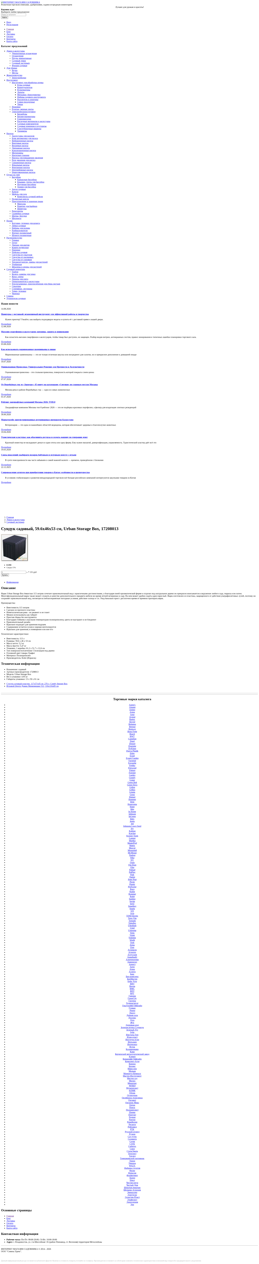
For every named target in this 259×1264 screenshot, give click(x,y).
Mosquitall (132, 850)
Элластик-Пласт (132, 1197)
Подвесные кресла (20, 199)
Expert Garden (132, 758)
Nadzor (132, 855)
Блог (8, 31)
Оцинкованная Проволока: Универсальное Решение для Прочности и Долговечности (42, 367)
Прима (132, 1112)
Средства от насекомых (22, 257)
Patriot (132, 877)
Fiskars (132, 770)
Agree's (132, 705)
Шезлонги (16, 218)
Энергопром (132, 1202)
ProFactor (132, 887)
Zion (132, 947)
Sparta (132, 908)
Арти (132, 967)
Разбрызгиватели (20, 230)
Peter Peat (132, 879)
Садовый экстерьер (21, 63)
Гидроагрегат (132, 1003)
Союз (132, 1149)
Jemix (132, 821)
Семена (9, 296)
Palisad (132, 870)
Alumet (132, 707)
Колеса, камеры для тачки (23, 274)
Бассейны (16, 177)
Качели (15, 192)
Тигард (132, 1156)
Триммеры (22, 131)
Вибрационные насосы (22, 141)
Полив (9, 221)
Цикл (132, 1180)
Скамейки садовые (20, 213)
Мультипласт (132, 1088)
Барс (132, 974)
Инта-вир (132, 1042)
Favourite (132, 763)
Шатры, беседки (19, 216)
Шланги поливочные (21, 235)
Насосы (9, 133)
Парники (16, 250)
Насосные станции (20, 155)
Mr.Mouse (132, 853)
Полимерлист (132, 1110)
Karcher (132, 833)
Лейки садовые (19, 226)
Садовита (132, 1139)
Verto (132, 933)
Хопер (132, 1178)
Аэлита (132, 972)
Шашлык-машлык (132, 1187)
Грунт (14, 242)
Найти (4, 17)
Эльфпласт (132, 1200)
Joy (132, 828)
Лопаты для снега (20, 279)
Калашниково (132, 1049)
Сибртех (132, 1146)
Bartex (132, 719)
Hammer (132, 799)
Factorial (132, 760)
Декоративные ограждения (24, 53)
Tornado (132, 921)
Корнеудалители (24, 87)
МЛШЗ (132, 1086)
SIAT (132, 904)
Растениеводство (14, 238)
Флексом (132, 1173)
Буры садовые (23, 85)
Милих (132, 1081)
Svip (132, 913)
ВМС (132, 988)
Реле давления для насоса (23, 160)
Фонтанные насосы (21, 167)
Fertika (132, 765)
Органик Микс (132, 1102)
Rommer (132, 894)
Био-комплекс (132, 976)
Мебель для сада (19, 194)
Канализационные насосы (24, 150)
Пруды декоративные (22, 58)
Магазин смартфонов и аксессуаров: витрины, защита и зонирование (35, 332)
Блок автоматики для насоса (25, 138)
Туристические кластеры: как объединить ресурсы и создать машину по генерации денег (44, 437)
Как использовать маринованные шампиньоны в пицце (28, 349)
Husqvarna (132, 804)
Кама (132, 1052)
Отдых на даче (13, 175)
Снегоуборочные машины (29, 128)
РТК (132, 1129)
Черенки (16, 293)
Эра (132, 1204)
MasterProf (132, 843)
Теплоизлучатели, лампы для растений (30, 262)
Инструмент (12, 80)
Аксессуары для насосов (23, 136)
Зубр (132, 1032)
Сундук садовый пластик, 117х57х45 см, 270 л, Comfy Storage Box (36, 684)
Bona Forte (132, 731)
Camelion (132, 739)
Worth (132, 940)
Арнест (132, 964)
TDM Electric (132, 916)
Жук (132, 1022)
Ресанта (132, 1124)
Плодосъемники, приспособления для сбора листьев (36, 284)
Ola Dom (132, 865)
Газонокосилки (24, 119)
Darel (132, 741)
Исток (132, 1047)
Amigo (132, 710)
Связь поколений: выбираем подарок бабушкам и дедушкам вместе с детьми (38, 455)
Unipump (132, 930)
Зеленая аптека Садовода (132, 1027)
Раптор (132, 1119)
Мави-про (132, 1069)
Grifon (132, 787)
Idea (132, 809)
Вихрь (132, 986)
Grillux (132, 790)
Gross (132, 794)
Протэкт (132, 1115)
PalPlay (132, 872)
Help (132, 802)
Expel (132, 756)
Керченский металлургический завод (132, 1054)
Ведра (14, 70)
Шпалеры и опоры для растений (27, 267)
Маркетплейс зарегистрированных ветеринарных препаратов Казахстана (37, 420)
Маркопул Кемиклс (132, 1073)
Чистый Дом (132, 1185)
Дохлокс (132, 1018)
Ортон (132, 1105)
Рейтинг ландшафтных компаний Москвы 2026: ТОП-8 (28, 402)
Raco (132, 889)
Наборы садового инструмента (31, 97)
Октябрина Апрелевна (132, 1098)
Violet (132, 935)
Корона (132, 1064)
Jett (132, 824)
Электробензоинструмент (24, 111)
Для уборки (11, 68)
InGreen (132, 816)
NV (132, 860)
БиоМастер (132, 979)
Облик (132, 1093)
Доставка (10, 34)
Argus (132, 712)
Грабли (15, 272)
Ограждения (17, 56)
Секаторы (16, 286)
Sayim (132, 901)
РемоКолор (132, 1122)
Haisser (132, 797)
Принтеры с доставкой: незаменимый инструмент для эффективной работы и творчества (45, 314)
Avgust (132, 717)
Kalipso (132, 831)
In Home (132, 811)
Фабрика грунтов (132, 1168)
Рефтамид (132, 1127)
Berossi (132, 727)
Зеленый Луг (132, 1030)
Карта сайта (11, 41)
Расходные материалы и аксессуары (33, 121)
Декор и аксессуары (15, 51)
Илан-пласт (132, 1037)
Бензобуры (22, 114)
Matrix (132, 845)
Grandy (132, 777)
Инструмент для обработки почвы (27, 82)
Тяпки (20, 104)
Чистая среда (132, 1183)
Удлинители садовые (16, 298)
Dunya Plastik (132, 751)
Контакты (11, 39)
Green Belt (132, 782)
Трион (132, 1161)
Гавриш (132, 996)
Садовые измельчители (28, 124)
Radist (132, 891)
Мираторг (132, 1083)
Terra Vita (132, 918)
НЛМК (132, 1090)
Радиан (132, 1117)
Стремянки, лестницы (22, 289)
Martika (132, 841)
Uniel (132, 928)
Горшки (15, 240)
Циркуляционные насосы (23, 172)
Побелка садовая (19, 252)
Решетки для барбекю (27, 206)
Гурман (132, 1008)
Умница (132, 1163)
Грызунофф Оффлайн (132, 1005)
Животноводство (14, 75)
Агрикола (132, 950)
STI (132, 911)
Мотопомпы (17, 153)
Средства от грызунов (22, 255)
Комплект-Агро (132, 1061)
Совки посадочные (26, 102)
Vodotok (132, 938)
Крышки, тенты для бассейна (30, 182)
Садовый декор (19, 61)
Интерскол (132, 1044)
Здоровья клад (132, 1025)
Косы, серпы (17, 276)
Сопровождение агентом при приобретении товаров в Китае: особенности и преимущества (45, 472)
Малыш (132, 1071)
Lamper (132, 838)
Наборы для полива (21, 228)
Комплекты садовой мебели (30, 196)
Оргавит (132, 1100)
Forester (132, 773)
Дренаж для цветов (21, 245)
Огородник (132, 1095)
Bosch (132, 734)
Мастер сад (132, 1078)
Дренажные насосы (21, 148)
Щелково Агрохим (132, 1190)
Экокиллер (132, 1192)
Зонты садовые (19, 189)
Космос (132, 1066)
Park (132, 874)
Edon (132, 753)
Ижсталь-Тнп (132, 1035)
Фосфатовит (132, 1175)
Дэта (132, 1020)
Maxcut (132, 848)
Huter (132, 807)
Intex (132, 819)
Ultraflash (132, 925)
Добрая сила (132, 1015)
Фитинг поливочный (21, 233)
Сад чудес (132, 1136)
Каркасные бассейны (27, 179)
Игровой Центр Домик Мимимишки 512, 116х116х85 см (32, 686)
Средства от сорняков (22, 259)
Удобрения (17, 264)
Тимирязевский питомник (132, 1158)
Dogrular (132, 746)
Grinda (132, 792)
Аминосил (132, 962)
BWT (132, 736)
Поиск (132, 1107)
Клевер (132, 1056)
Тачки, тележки (19, 291)
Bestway (132, 729)
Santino (132, 899)
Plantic (132, 884)
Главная (10, 29)
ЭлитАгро (132, 1195)
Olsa (132, 867)
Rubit (132, 896)
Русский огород (132, 1132)
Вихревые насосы (20, 145)
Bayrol (132, 722)
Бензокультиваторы (26, 116)
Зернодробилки (19, 78)
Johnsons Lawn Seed (132, 826)
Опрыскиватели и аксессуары (25, 281)
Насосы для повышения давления (27, 158)
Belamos (132, 724)
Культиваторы (23, 90)
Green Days (132, 785)
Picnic (132, 882)
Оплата (9, 36)
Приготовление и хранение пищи (27, 201)
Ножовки (16, 107)
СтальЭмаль (132, 1151)
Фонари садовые (19, 65)
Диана (132, 1010)
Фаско (132, 1170)
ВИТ (132, 984)
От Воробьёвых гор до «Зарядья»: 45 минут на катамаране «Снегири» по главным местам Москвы (49, 384)
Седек (132, 1141)
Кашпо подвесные (20, 247)
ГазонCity (132, 998)
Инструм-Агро (132, 1039)
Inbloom (132, 814)
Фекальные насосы (20, 165)
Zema (132, 945)
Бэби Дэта (132, 981)
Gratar (132, 780)
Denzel (132, 743)
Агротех (132, 952)
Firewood (132, 768)
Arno (132, 714)
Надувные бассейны (26, 184)
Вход (8, 22)
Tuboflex (132, 923)
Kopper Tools (132, 836)
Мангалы (21, 204)
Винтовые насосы (20, 143)
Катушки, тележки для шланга (26, 223)
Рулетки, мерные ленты (23, 109)
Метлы (15, 73)
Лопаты (20, 92)
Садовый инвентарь (15, 269)
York (132, 942)
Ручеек (132, 1134)
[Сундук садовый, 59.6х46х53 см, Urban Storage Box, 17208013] (14, 560)
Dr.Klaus (132, 748)
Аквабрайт (132, 957)
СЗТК (132, 1144)
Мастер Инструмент (132, 1076)
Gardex (132, 775)
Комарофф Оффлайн (132, 1059)
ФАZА (132, 1166)
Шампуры (22, 209)
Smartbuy (132, 906)
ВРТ (132, 993)
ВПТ (132, 991)
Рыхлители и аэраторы (27, 99)
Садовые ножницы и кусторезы (32, 126)
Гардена (132, 1001)
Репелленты (17, 211)
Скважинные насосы (21, 162)
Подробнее (6, 324)
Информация (12, 582)
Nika (132, 858)
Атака (132, 969)
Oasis (132, 862)
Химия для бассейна (26, 187)
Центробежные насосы (22, 170)
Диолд (132, 1013)
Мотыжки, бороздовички (28, 95)
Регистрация (12, 24)
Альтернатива (132, 959)
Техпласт (132, 1153)
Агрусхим (132, 955)
